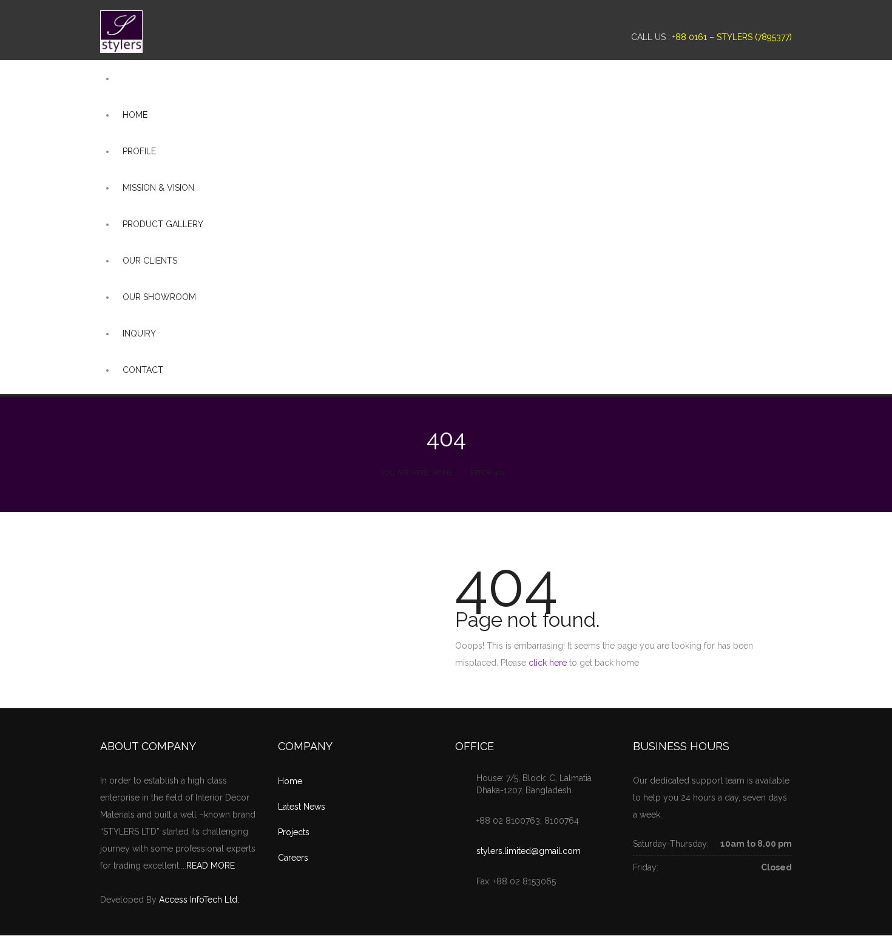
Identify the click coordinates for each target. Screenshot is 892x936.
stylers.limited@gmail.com (528, 851)
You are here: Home (417, 473)
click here (548, 663)
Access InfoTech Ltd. (199, 899)
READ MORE (210, 865)
